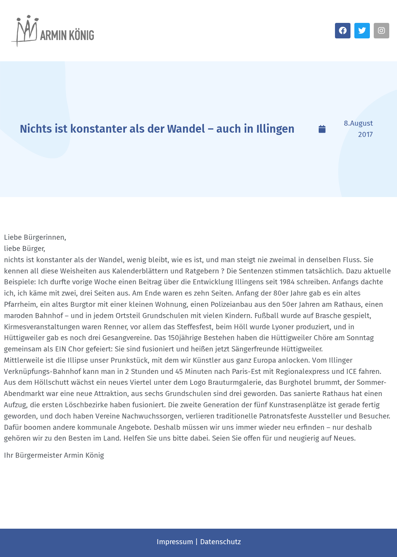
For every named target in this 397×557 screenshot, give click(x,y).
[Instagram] (381, 30)
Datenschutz (220, 541)
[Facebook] (342, 30)
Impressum (175, 541)
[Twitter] (362, 30)
